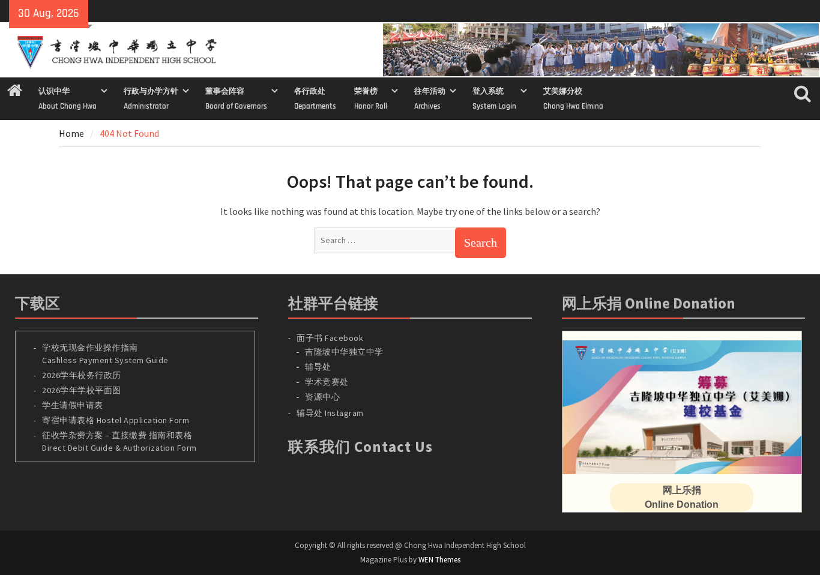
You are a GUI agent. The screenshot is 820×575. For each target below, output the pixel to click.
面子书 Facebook (330, 338)
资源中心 (322, 396)
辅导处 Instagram (330, 413)
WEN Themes (439, 560)
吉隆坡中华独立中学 (344, 351)
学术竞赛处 (327, 381)
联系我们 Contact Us (360, 446)
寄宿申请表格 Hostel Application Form (116, 420)
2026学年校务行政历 (81, 375)
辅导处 (318, 366)
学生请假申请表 (72, 405)
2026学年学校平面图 (81, 390)
